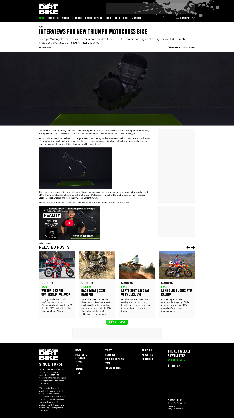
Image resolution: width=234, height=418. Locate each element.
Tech (108, 18)
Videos (65, 18)
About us (147, 350)
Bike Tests (53, 18)
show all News (117, 322)
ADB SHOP (136, 18)
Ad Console (45, 243)
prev (188, 247)
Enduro (78, 361)
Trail (77, 373)
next (193, 247)
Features (77, 18)
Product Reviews (93, 18)
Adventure (80, 358)
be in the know (175, 360)
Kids (77, 365)
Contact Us (148, 359)
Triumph (87, 130)
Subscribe (185, 18)
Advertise (147, 354)
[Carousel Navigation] (190, 247)
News (41, 18)
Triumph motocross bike (137, 130)
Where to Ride (122, 18)
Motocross (80, 369)
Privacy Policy (175, 399)
